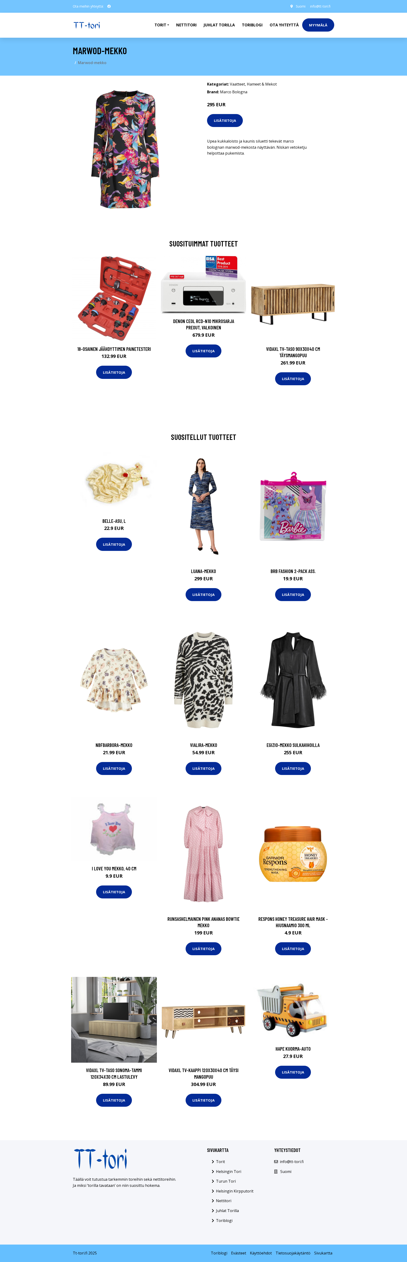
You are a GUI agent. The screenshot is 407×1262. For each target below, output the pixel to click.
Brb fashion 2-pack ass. (293, 571)
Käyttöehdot (261, 1253)
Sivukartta (323, 1253)
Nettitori (186, 25)
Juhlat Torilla (219, 25)
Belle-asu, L (114, 521)
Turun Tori (226, 1181)
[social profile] (109, 6)
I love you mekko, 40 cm (114, 868)
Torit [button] (160, 25)
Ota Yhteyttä (284, 25)
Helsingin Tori (228, 1171)
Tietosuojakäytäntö (293, 1253)
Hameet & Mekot (262, 84)
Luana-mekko (203, 571)
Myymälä (318, 25)
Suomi (300, 6)
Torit (220, 1161)
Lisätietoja (225, 120)
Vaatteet (237, 84)
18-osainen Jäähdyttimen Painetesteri (114, 349)
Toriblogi (252, 25)
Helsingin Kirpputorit (234, 1191)
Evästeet (238, 1253)
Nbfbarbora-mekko (114, 745)
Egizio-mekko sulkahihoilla (293, 745)
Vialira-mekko (203, 745)
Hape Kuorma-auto (293, 1049)
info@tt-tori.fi (320, 6)
